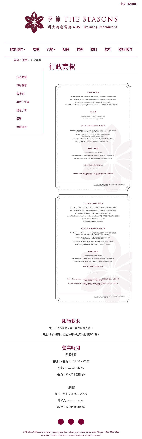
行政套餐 (21, 77)
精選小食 (21, 110)
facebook (61, 422)
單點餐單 (21, 85)
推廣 (36, 49)
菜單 (50, 49)
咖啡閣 (20, 93)
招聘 (108, 49)
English (132, 3)
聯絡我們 (125, 49)
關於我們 (16, 49)
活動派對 (21, 126)
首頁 (16, 59)
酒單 (19, 118)
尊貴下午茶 (22, 101)
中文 (123, 3)
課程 (80, 49)
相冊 (65, 49)
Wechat (81, 422)
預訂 (94, 49)
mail (71, 422)
